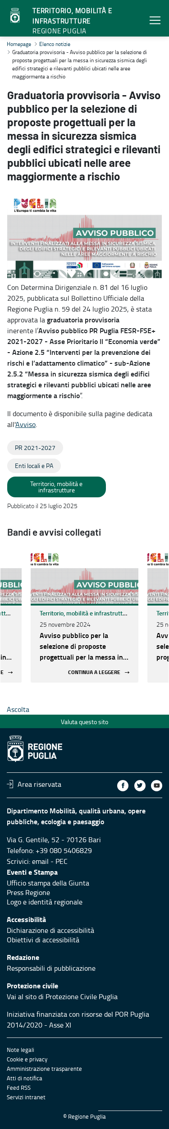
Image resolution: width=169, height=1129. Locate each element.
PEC (61, 861)
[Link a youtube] (156, 785)
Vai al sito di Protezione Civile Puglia (62, 996)
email (40, 861)
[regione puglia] (16, 15)
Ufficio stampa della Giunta (48, 883)
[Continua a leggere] (84, 577)
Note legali (20, 1050)
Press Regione (28, 892)
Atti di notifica (24, 1078)
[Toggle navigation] (155, 20)
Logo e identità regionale (44, 902)
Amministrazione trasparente (44, 1069)
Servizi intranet (26, 1097)
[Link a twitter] (140, 785)
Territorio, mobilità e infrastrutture (86, 613)
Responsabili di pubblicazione (51, 968)
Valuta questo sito (84, 721)
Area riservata (39, 784)
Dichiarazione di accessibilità (50, 930)
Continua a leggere (94, 672)
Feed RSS (19, 1087)
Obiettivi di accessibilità (43, 940)
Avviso (25, 424)
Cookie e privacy (27, 1059)
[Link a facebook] (122, 785)
